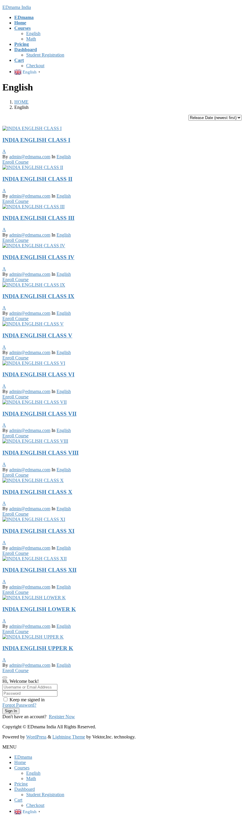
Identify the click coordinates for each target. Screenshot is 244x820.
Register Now (62, 716)
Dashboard (24, 789)
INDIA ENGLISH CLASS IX (38, 296)
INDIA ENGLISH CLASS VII (39, 414)
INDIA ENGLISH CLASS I (36, 140)
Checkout (35, 65)
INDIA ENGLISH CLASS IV (38, 257)
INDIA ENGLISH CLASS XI (38, 531)
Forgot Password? (19, 705)
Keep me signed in (27, 699)
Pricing (21, 783)
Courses (21, 767)
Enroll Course (15, 162)
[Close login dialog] (4, 677)
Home (20, 762)
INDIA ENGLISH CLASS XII (39, 570)
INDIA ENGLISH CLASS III (38, 218)
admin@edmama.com (29, 156)
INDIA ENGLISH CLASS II (37, 179)
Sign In (11, 711)
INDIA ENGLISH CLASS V (37, 335)
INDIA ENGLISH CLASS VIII (40, 453)
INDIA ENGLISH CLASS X (37, 492)
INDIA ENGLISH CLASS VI (38, 374)
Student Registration (45, 54)
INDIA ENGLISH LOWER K (39, 609)
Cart (18, 799)
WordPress (36, 736)
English (33, 33)
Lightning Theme (68, 736)
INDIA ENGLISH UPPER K (37, 648)
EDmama (23, 757)
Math (31, 38)
